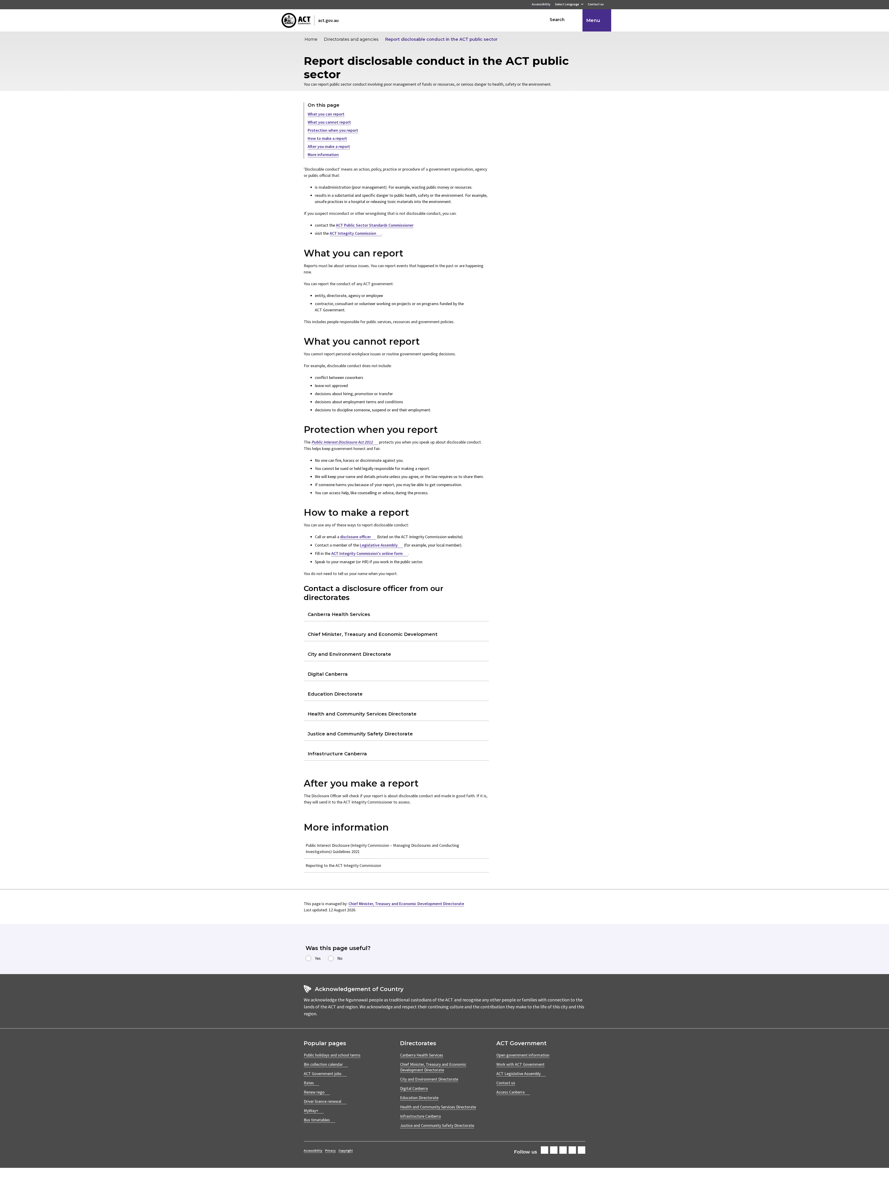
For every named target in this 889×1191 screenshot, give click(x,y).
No (339, 958)
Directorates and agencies (351, 39)
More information (323, 154)
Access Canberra (510, 1092)
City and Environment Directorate (429, 1079)
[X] (563, 1150)
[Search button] (574, 19)
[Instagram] (553, 1150)
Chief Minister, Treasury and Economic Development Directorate (406, 903)
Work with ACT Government (520, 1064)
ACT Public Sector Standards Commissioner (374, 225)
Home (311, 39)
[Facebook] (544, 1150)
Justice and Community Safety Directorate (437, 1125)
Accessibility (541, 4)
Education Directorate (419, 1097)
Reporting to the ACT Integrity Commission (343, 865)
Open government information (522, 1055)
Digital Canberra (414, 1088)
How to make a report (327, 138)
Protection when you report (333, 130)
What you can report (326, 114)
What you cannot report (329, 122)
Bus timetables (317, 1119)
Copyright (345, 1150)
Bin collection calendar (323, 1064)
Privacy (330, 1150)
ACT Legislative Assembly (518, 1073)
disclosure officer (355, 536)
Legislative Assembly (379, 545)
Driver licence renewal (322, 1101)
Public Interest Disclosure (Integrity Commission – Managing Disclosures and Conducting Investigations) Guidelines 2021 (382, 848)
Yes (318, 958)
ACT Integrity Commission (353, 233)
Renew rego (314, 1092)
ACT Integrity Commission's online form (367, 553)
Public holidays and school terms (332, 1055)
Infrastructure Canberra (420, 1116)
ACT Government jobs (322, 1073)
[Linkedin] (572, 1150)
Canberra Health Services (421, 1055)
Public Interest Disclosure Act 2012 (342, 442)
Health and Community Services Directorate (438, 1107)
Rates (309, 1082)
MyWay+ (311, 1110)
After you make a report (329, 146)
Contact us (596, 4)
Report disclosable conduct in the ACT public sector (441, 39)
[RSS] (581, 1150)
